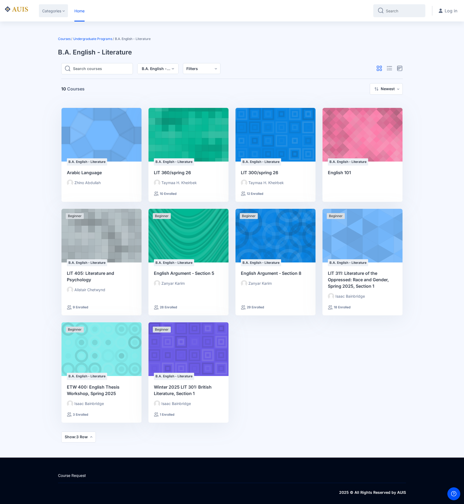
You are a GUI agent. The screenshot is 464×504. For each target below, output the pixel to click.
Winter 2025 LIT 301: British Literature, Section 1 (183, 390)
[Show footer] (453, 493)
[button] (379, 68)
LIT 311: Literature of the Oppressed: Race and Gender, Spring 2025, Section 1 (358, 280)
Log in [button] (451, 10)
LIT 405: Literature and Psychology (90, 276)
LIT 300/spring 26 (259, 172)
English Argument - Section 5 (184, 273)
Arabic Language (84, 172)
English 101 (339, 172)
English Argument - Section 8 (271, 273)
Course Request (72, 475)
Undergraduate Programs (92, 39)
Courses (64, 39)
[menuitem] (201, 68)
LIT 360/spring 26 (172, 172)
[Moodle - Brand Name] (16, 10)
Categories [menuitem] (51, 11)
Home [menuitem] (79, 11)
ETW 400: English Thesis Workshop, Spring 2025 (93, 390)
